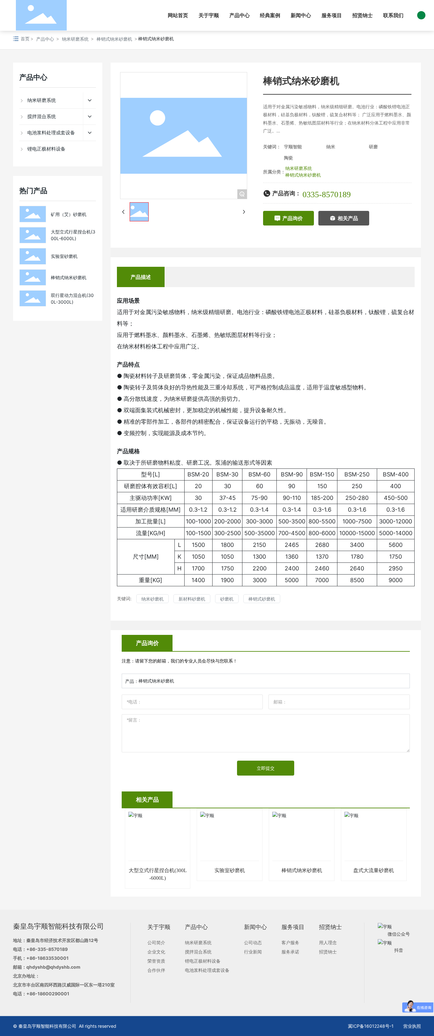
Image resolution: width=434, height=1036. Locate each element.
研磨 (373, 146)
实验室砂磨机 (64, 256)
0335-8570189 (326, 194)
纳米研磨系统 (75, 39)
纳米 (330, 146)
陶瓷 (288, 157)
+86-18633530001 (47, 958)
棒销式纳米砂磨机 (114, 39)
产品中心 (45, 39)
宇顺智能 (293, 146)
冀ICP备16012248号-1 (371, 1026)
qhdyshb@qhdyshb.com (53, 967)
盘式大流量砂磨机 (373, 870)
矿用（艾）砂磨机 (68, 214)
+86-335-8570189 (47, 949)
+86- (31, 993)
